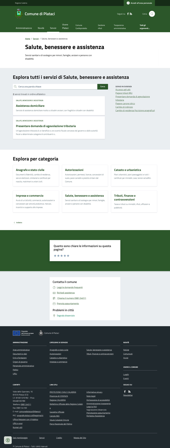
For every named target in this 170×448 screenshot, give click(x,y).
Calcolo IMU (54, 415)
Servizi (53, 28)
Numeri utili (17, 427)
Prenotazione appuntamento (98, 412)
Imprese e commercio (58, 361)
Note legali (90, 396)
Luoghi (126, 374)
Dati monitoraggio (20, 437)
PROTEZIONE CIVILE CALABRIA (63, 392)
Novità (41, 28)
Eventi (126, 378)
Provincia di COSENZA (59, 396)
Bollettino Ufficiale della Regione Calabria (66, 406)
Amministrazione (24, 28)
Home (27, 38)
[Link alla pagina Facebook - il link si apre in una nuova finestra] (127, 13)
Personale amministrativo (23, 365)
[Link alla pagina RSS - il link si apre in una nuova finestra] (130, 13)
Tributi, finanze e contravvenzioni (99, 353)
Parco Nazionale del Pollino (61, 423)
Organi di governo (20, 361)
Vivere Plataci (65, 26)
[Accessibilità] (8, 440)
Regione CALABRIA (58, 400)
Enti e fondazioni (20, 357)
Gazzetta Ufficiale (57, 411)
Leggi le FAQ (91, 406)
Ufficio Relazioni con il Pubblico (25, 419)
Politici (15, 369)
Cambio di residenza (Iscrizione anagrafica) (135, 110)
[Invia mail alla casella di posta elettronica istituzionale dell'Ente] (30, 411)
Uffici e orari (18, 423)
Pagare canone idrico (125, 103)
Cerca (102, 86)
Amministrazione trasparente (98, 403)
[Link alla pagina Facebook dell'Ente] (124, 391)
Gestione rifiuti (101, 27)
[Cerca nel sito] (151, 14)
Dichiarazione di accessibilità (98, 400)
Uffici (15, 373)
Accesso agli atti (122, 89)
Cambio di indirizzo (124, 107)
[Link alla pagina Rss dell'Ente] (129, 391)
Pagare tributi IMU (123, 93)
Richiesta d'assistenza (95, 415)
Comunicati (128, 353)
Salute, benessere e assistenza (29, 100)
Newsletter (128, 395)
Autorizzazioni (55, 353)
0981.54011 (26, 404)
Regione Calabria (21, 3)
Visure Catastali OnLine (59, 419)
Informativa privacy (94, 392)
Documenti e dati (20, 353)
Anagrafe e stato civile (59, 349)
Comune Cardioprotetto (81, 27)
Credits (59, 437)
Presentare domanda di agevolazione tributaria (132, 98)
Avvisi (125, 357)
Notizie (126, 349)
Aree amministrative (21, 349)
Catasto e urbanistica (58, 357)
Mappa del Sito (80, 437)
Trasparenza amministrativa (120, 27)
